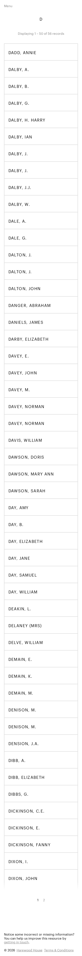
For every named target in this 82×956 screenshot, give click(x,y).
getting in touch (16, 942)
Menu (8, 6)
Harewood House (29, 950)
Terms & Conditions (59, 950)
